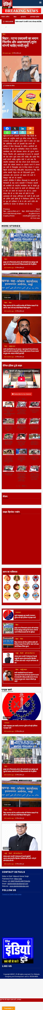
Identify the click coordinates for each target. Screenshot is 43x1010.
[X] (15, 128)
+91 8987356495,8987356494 (19, 881)
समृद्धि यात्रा (12, 346)
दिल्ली (21, 653)
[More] (30, 132)
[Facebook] (7, 128)
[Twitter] (15, 132)
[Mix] (30, 128)
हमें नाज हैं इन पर (30, 653)
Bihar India (18, 879)
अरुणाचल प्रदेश (34, 17)
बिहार (15, 17)
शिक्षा (10, 302)
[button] (24, 399)
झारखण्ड (23, 17)
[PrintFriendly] (22, 132)
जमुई (17, 653)
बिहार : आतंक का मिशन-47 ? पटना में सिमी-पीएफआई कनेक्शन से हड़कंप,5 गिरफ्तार (12, 212)
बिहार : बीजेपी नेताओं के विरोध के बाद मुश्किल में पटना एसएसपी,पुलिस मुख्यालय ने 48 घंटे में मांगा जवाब (31, 213)
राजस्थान (18, 612)
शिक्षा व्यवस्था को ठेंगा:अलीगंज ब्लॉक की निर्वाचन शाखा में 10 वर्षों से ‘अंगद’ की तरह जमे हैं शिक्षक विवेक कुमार (20, 307)
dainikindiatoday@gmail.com (17, 884)
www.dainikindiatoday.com (19, 886)
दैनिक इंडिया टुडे (17, 53)
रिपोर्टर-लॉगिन (5, 17)
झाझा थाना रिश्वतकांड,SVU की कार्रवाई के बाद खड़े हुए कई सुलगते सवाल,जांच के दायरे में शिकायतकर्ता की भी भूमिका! (20, 263)
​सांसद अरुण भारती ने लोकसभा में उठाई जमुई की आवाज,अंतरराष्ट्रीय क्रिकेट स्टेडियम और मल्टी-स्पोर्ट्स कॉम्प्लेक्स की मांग (26, 659)
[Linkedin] (22, 128)
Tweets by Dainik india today (11, 894)
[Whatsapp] (7, 132)
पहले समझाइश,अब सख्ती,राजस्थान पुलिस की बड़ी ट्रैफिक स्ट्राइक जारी (25, 616)
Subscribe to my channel (22, 394)
